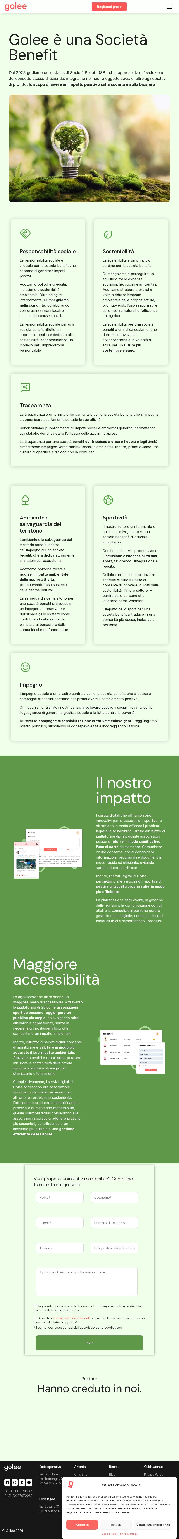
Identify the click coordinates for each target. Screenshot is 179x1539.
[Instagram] (15, 1482)
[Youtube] (29, 1482)
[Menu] (170, 7)
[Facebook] (7, 1482)
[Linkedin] (22, 1482)
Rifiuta (116, 1525)
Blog (112, 1474)
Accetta (82, 1525)
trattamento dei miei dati (71, 1318)
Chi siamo (80, 1474)
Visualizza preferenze (153, 1525)
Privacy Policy (129, 1534)
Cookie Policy (110, 1534)
